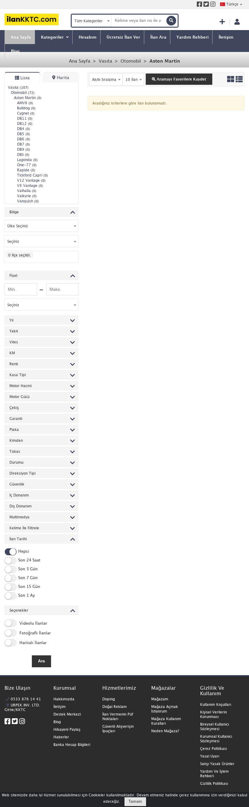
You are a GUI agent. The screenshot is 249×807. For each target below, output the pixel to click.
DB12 (24, 123)
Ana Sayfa (79, 61)
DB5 (23, 134)
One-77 (27, 165)
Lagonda (27, 159)
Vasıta (105, 61)
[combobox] (231, 4)
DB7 (23, 144)
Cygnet (26, 113)
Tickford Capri (32, 175)
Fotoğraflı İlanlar (34, 632)
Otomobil (131, 61)
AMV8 (25, 103)
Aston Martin (164, 61)
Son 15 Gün (29, 586)
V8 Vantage (30, 185)
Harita (62, 77)
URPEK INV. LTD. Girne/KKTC (22, 707)
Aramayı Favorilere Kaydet (180, 79)
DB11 (24, 118)
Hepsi (23, 551)
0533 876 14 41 (26, 699)
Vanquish (28, 201)
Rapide (26, 170)
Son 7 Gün (28, 577)
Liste (24, 77)
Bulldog (26, 108)
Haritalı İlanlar (32, 642)
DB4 (23, 128)
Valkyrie (27, 196)
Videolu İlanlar (32, 623)
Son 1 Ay (26, 595)
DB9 (23, 149)
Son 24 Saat (29, 560)
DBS (23, 154)
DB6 (23, 139)
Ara (41, 660)
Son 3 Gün (28, 568)
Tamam (135, 801)
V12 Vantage (31, 180)
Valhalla (26, 190)
